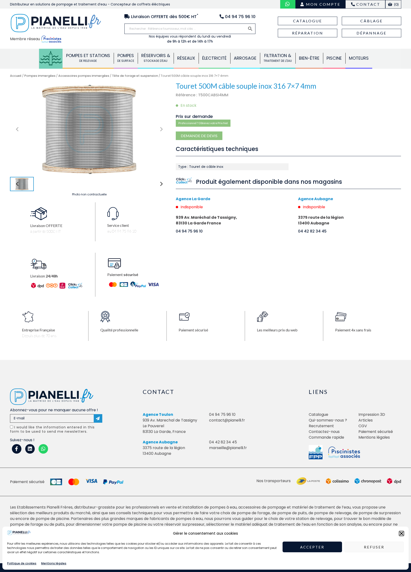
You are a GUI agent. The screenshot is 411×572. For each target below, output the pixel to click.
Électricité (214, 58)
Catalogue (307, 21)
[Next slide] (161, 129)
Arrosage (245, 58)
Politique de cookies (21, 563)
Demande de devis (199, 135)
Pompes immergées (39, 75)
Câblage (371, 21)
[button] (401, 533)
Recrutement (321, 426)
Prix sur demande (194, 116)
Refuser (374, 547)
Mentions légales (53, 563)
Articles (365, 420)
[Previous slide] (17, 129)
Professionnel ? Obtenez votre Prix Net (203, 123)
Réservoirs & (155, 58)
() (396, 4)
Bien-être (309, 58)
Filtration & (278, 58)
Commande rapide (326, 437)
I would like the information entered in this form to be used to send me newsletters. (52, 429)
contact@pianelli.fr (227, 420)
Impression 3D (371, 414)
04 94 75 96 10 (189, 231)
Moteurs (359, 58)
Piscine (334, 58)
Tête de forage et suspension (135, 75)
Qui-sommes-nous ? (328, 420)
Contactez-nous (324, 431)
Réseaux (186, 58)
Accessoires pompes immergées (83, 75)
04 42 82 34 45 (312, 231)
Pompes (51, 58)
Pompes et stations (88, 58)
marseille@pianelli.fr (228, 448)
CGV (362, 426)
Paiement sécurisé (375, 431)
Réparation (307, 33)
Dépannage (372, 33)
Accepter (312, 547)
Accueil (15, 75)
